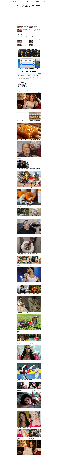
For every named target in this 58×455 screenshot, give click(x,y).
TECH (41, 1)
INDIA (27, 1)
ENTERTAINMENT (37, 1)
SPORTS (33, 1)
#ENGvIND (26, 86)
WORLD (30, 1)
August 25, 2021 (29, 88)
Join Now (39, 73)
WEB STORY (44, 1)
